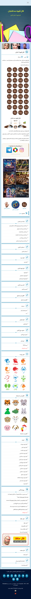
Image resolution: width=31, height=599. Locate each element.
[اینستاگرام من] (15, 576)
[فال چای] (22, 191)
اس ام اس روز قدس (23, 238)
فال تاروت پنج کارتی (23, 462)
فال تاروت (25, 484)
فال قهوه (25, 273)
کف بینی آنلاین (24, 289)
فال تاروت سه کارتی (23, 456)
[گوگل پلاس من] (4, 576)
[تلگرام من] (23, 576)
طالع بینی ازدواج (24, 300)
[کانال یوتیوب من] (17, 579)
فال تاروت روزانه (24, 444)
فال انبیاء (25, 262)
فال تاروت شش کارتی (23, 465)
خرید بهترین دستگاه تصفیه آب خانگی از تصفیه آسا (17, 494)
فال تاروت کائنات (24, 450)
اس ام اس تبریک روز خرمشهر (21, 241)
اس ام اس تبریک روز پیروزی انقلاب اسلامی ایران (18, 226)
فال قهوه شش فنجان (23, 279)
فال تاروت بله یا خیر (23, 481)
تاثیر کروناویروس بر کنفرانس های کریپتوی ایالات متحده (16, 500)
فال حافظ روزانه (24, 526)
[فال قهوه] (22, 178)
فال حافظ (25, 523)
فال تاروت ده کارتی (23, 471)
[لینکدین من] (13, 579)
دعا (26, 313)
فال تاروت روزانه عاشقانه (22, 478)
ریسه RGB (25, 345)
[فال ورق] (9, 191)
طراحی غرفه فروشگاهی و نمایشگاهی (20, 509)
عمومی (20, 213)
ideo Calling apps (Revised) (23, 497)
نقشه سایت (10, 588)
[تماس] (11, 576)
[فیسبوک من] (19, 576)
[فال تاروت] (22, 166)
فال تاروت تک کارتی (23, 453)
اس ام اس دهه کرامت (23, 232)
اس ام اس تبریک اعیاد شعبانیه (21, 235)
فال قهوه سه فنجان (16, 11)
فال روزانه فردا (24, 565)
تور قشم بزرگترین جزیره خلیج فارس (20, 503)
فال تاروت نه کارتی (23, 468)
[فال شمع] (9, 178)
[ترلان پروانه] (15, 47)
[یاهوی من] (26, 576)
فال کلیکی (25, 324)
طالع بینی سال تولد (23, 434)
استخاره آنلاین (24, 251)
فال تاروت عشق (24, 474)
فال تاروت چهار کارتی (23, 459)
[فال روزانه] (9, 166)
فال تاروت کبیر (24, 447)
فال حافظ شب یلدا (23, 529)
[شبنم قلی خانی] (6, 47)
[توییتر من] (8, 576)
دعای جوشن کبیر (24, 310)
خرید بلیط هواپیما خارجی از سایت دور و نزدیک (18, 506)
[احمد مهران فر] (25, 47)
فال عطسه (25, 555)
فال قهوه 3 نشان (19, 52)
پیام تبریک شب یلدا (23, 532)
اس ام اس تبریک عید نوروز (22, 229)
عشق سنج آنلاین (24, 335)
